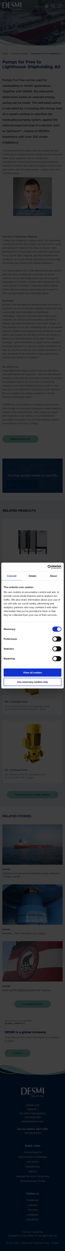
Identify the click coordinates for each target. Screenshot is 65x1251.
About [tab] (53, 575)
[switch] (54, 638)
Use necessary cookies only (32, 681)
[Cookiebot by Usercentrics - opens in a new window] (47, 567)
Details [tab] (32, 575)
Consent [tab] (11, 575)
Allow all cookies (32, 672)
